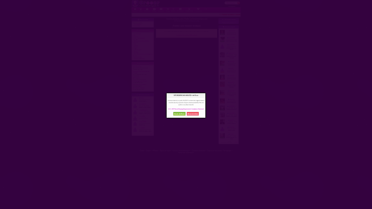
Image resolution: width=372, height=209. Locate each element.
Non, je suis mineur (193, 114)
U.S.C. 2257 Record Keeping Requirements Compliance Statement (186, 109)
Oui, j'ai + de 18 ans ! (179, 114)
